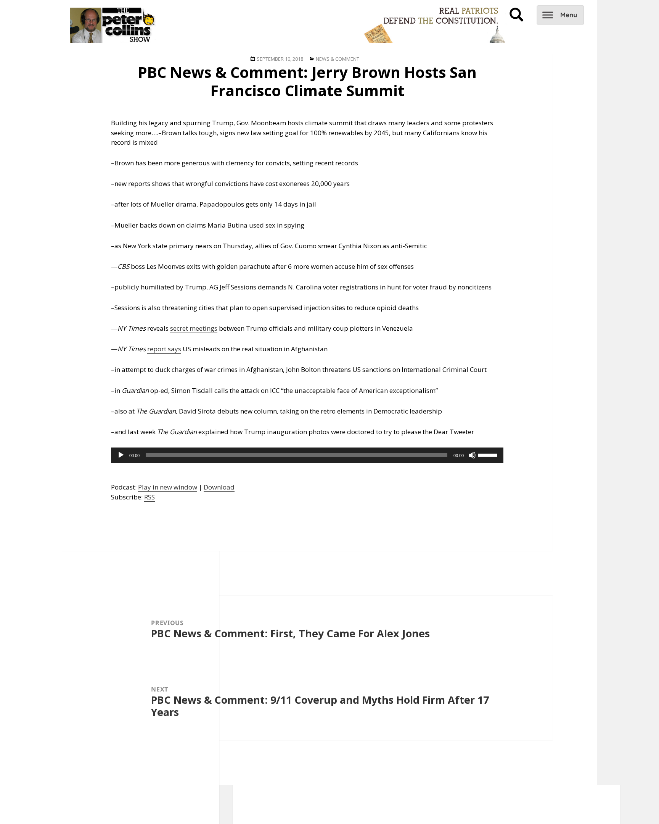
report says (164, 348)
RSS (149, 497)
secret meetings (193, 328)
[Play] (121, 455)
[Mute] (472, 455)
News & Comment (337, 58)
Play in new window (167, 487)
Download (219, 487)
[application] (307, 455)
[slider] (489, 454)
